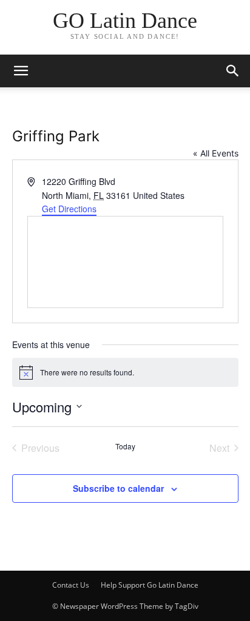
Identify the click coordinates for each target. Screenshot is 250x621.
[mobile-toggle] (20, 71)
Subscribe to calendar (118, 488)
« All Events (215, 153)
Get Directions (69, 209)
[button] (233, 71)
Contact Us (70, 585)
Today (125, 446)
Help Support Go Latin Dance (149, 585)
